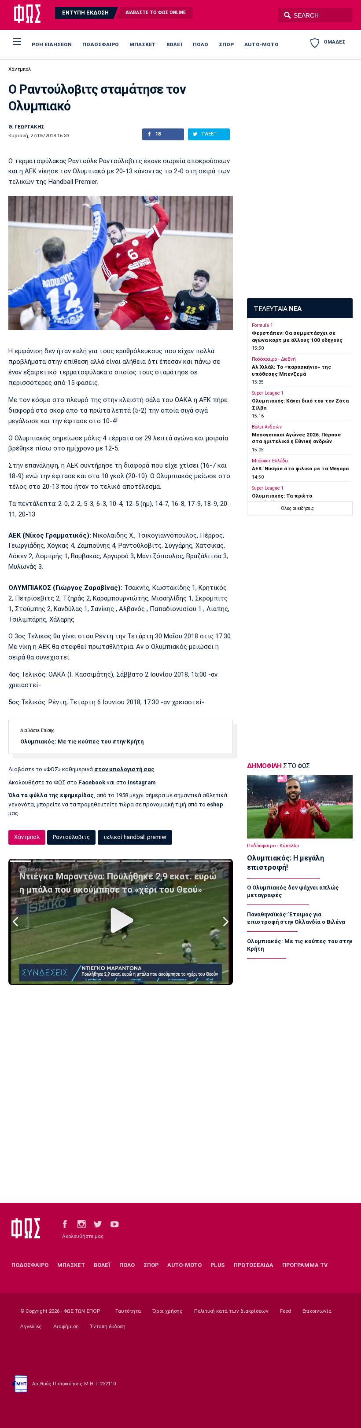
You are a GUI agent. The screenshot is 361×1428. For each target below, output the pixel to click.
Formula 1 (262, 325)
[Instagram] (81, 1224)
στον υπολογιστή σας (124, 769)
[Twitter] (98, 1224)
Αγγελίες (31, 1326)
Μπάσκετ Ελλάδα (270, 461)
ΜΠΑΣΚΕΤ (142, 44)
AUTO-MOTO (261, 44)
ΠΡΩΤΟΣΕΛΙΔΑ (253, 1265)
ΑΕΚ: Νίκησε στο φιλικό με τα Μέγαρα (300, 468)
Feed (285, 1311)
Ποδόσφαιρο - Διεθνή (274, 359)
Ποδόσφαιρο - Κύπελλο (273, 845)
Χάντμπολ (19, 69)
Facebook (91, 782)
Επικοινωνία (317, 1311)
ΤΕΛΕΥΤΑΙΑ (277, 309)
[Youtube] (114, 1224)
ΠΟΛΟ (200, 44)
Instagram (142, 782)
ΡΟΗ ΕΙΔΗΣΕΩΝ (52, 44)
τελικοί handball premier (134, 837)
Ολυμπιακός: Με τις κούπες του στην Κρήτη (82, 741)
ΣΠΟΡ (226, 44)
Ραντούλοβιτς (71, 837)
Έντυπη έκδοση (107, 1326)
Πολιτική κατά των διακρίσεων (231, 1311)
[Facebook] (65, 1224)
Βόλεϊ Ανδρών (267, 427)
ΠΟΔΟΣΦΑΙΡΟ (100, 44)
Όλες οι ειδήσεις (297, 508)
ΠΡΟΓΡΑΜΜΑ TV (305, 1265)
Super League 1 (268, 393)
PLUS (217, 1265)
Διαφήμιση (66, 1326)
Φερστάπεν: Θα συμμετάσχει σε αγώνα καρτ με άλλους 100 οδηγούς (297, 336)
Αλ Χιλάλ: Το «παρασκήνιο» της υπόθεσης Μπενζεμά (291, 370)
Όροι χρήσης (167, 1311)
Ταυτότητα (128, 1311)
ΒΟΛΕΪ (174, 44)
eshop (215, 804)
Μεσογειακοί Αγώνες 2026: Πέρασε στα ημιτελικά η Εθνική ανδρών (296, 438)
